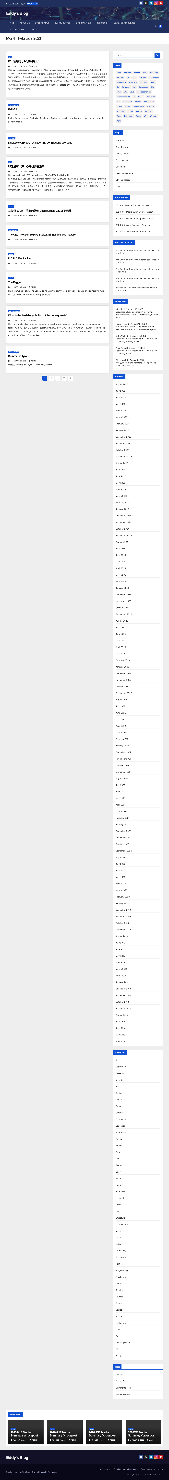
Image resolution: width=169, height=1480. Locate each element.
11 (64, 378)
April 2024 (121, 568)
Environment (122, 1132)
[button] (156, 26)
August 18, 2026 (20, 1440)
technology (128, 116)
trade (138, 116)
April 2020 (121, 883)
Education (120, 1126)
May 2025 (120, 483)
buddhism (154, 72)
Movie (11, 278)
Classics (120, 1099)
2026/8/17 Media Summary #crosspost (134, 212)
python (119, 106)
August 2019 (122, 936)
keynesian (126, 87)
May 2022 (120, 719)
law (134, 87)
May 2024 (120, 561)
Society (119, 1310)
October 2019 (122, 923)
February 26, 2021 (19, 171)
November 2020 (123, 837)
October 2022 (122, 686)
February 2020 (123, 897)
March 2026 (121, 417)
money (141, 97)
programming (149, 101)
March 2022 (121, 732)
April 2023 (121, 647)
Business (120, 1093)
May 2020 (120, 877)
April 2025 (121, 489)
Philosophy (121, 1250)
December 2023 (123, 594)
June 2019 (121, 949)
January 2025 (122, 509)
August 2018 (122, 1015)
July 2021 (120, 785)
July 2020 (120, 864)
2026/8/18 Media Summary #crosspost (134, 205)
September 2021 (124, 772)
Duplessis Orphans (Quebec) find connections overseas (40, 142)
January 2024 (122, 588)
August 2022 (122, 699)
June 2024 (121, 555)
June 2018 (121, 1028)
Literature (120, 1218)
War (117, 1349)
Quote (118, 1283)
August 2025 (122, 463)
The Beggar (15, 282)
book (145, 72)
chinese (142, 77)
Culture (12, 138)
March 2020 (121, 890)
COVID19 (133, 82)
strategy (148, 111)
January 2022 (122, 745)
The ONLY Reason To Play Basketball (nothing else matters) (42, 234)
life (152, 87)
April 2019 (120, 962)
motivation (150, 97)
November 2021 (123, 759)
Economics (121, 1119)
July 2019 (120, 943)
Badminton (121, 1066)
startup (139, 111)
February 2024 (123, 581)
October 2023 (122, 607)
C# (128, 77)
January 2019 (122, 982)
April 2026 (121, 410)
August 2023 (122, 621)
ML (134, 97)
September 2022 (124, 693)
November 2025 (123, 443)
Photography (14, 105)
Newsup (41, 1472)
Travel (34, 29)
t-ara (119, 116)
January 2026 (122, 430)
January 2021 (122, 824)
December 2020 (123, 831)
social (130, 111)
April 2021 (120, 805)
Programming (122, 1270)
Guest (118, 1172)
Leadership (121, 1198)
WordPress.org (123, 1394)
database (143, 82)
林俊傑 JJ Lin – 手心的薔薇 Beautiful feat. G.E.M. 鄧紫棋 (40, 210)
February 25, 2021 (19, 263)
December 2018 (123, 988)
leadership (143, 87)
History (119, 1178)
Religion (119, 1290)
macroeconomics (144, 92)
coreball (119, 287)
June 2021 (121, 791)
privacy (138, 101)
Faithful (12, 109)
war (145, 116)
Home (11, 23)
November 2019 (123, 916)
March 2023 (121, 653)
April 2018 (120, 1041)
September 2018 (124, 1008)
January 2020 (122, 903)
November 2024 (123, 522)
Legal (118, 1204)
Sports (119, 1316)
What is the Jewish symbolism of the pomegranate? (37, 315)
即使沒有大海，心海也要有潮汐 (26, 166)
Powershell (127, 101)
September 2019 (124, 929)
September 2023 (124, 614)
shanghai (150, 106)
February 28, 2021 (19, 66)
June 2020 (121, 870)
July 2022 (120, 706)
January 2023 (122, 667)
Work (118, 1356)
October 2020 (122, 844)
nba (118, 101)
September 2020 (124, 851)
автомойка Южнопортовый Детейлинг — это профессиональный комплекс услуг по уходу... (137, 315)
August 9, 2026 (137, 1440)
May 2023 (120, 640)
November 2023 (123, 601)
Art (117, 1060)
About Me (25, 23)
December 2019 (123, 910)
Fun (117, 1158)
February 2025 (123, 502)
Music (11, 206)
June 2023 (121, 634)
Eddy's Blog (17, 13)
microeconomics (123, 97)
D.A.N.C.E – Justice (19, 258)
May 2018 (120, 1034)
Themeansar (52, 1472)
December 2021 (123, 752)
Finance (119, 1145)
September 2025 (124, 456)
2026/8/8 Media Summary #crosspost (134, 225)
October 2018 (122, 1002)
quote (127, 106)
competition (154, 77)
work (119, 121)
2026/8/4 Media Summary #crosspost (134, 231)
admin (34, 66)
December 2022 (123, 673)
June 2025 (121, 476)
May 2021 (120, 798)
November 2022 (123, 680)
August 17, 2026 (59, 1440)
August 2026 (122, 384)
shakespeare (138, 106)
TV (117, 1336)
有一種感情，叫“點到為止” (23, 61)
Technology (121, 1323)
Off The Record (17, 29)
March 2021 (121, 811)
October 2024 (122, 529)
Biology (119, 1080)
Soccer (119, 1303)
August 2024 (122, 542)
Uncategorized (14, 311)
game (152, 82)
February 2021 (122, 818)
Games (119, 1165)
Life (10, 57)
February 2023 (123, 660)
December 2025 (123, 437)
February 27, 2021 (19, 114)
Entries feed (121, 1381)
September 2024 (124, 535)
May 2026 (120, 404)
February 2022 (123, 739)
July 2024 (120, 548)
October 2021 (122, 765)
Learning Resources (124, 23)
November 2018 (123, 995)
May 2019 (120, 956)
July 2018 (120, 1021)
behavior (127, 72)
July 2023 (120, 627)
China (134, 77)
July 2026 (120, 391)
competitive (121, 82)
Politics (119, 1264)
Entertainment (83, 23)
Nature (119, 1244)
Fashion (119, 1139)
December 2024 (123, 515)
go (118, 87)
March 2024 (121, 575)
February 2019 (122, 975)
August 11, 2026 (98, 1440)
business (120, 77)
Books (119, 1086)
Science (119, 1296)
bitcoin (137, 72)
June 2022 (121, 713)
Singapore (121, 111)
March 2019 (121, 969)
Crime (118, 1106)
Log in (119, 1374)
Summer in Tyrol (17, 356)
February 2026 (123, 423)
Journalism (121, 1191)
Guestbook (102, 23)
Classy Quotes (62, 23)
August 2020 (122, 857)
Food (118, 1152)
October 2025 (122, 450)
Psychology (121, 1277)
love (132, 92)
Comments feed (123, 1388)
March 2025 (121, 496)
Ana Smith (120, 250)
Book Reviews (42, 23)
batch (119, 72)
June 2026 (121, 397)
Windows (153, 116)
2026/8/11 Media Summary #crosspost (134, 218)
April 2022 (121, 726)
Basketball (13, 230)
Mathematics (122, 1224)
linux (119, 92)
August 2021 (122, 778)
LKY (125, 92)
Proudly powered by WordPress (18, 1472)
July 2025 (120, 469)
